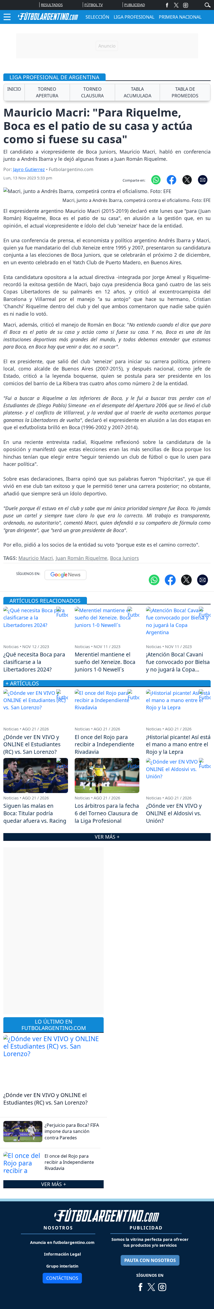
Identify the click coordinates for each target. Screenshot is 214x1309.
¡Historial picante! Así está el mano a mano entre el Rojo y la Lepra (178, 744)
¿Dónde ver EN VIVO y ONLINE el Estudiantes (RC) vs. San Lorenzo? (45, 1098)
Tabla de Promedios (185, 92)
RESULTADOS (52, 4)
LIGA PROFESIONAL (134, 17)
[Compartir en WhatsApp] (156, 179)
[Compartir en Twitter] (186, 579)
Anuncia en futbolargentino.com (62, 1242)
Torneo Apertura (47, 92)
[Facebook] (167, 5)
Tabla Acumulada (137, 92)
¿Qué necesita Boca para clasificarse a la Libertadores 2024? (34, 662)
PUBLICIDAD (134, 4)
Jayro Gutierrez (29, 169)
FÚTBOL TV (93, 4)
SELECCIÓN (97, 17)
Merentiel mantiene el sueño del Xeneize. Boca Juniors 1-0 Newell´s (105, 662)
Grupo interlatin (62, 1266)
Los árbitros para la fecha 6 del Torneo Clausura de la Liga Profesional (107, 813)
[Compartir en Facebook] (171, 179)
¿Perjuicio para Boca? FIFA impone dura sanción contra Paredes (72, 1131)
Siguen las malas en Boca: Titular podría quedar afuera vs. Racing (34, 813)
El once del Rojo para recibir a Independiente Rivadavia (69, 1162)
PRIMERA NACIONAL (180, 17)
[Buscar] (208, 4)
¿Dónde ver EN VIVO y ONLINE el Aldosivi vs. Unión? (174, 813)
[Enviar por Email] (203, 179)
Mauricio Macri (35, 558)
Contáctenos (62, 1278)
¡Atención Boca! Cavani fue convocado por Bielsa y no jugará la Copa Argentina (178, 666)
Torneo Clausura (92, 92)
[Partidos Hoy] (185, 5)
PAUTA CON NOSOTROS (150, 1260)
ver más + (53, 1183)
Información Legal (62, 1254)
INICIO (14, 89)
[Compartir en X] (187, 179)
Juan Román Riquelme (81, 558)
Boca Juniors (124, 558)
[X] (176, 5)
